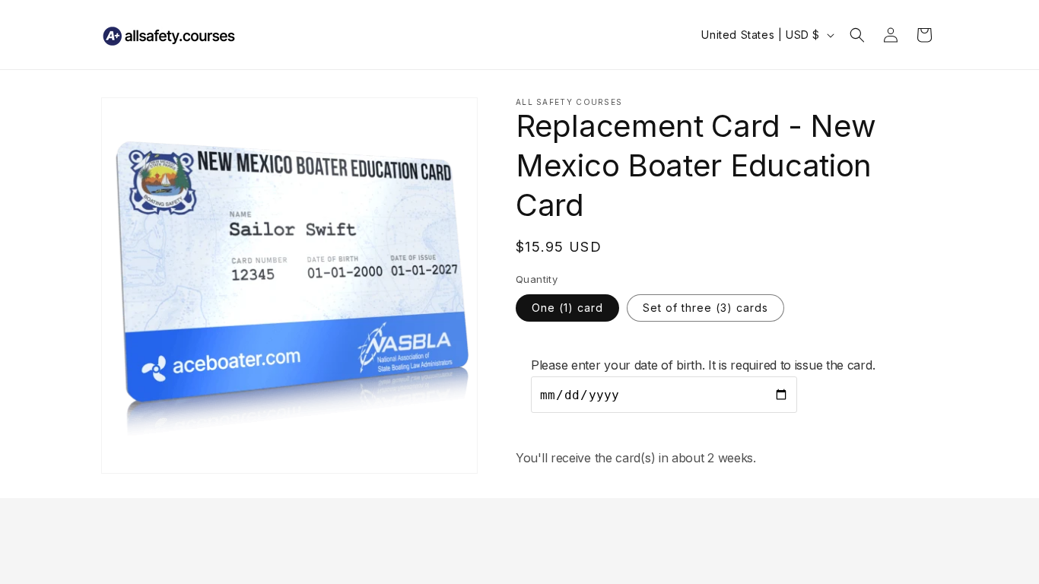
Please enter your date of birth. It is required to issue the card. (703, 365)
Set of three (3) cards (705, 307)
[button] (857, 35)
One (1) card (567, 307)
